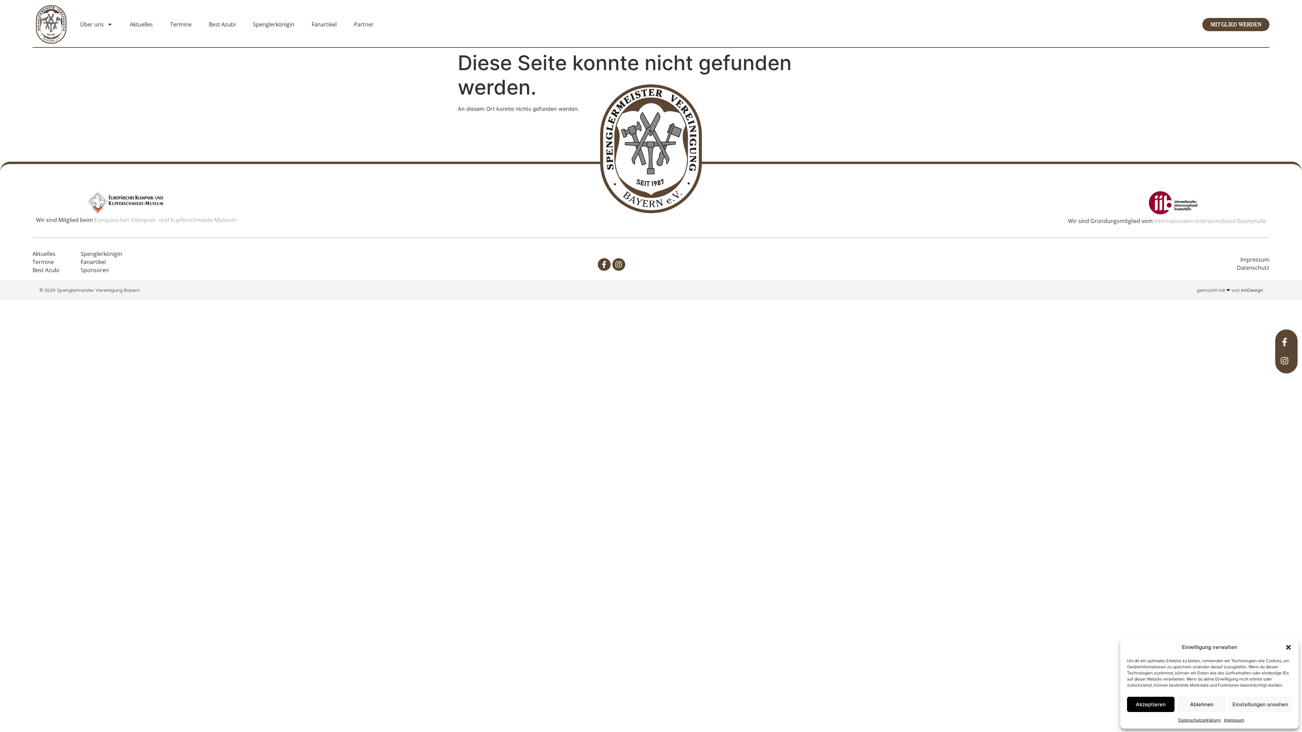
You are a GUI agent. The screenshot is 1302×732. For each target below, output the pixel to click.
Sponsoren (95, 270)
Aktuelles (141, 24)
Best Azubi (222, 24)
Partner (364, 24)
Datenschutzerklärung (1199, 720)
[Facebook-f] (604, 264)
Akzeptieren (1151, 704)
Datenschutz (1253, 267)
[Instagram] (618, 264)
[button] (1288, 647)
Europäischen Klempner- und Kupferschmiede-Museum (165, 220)
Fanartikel (324, 24)
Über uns (92, 24)
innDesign (1252, 290)
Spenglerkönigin (273, 24)
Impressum (1234, 720)
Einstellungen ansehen (1260, 704)
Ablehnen (1202, 704)
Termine (181, 24)
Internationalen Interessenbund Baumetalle (1210, 221)
